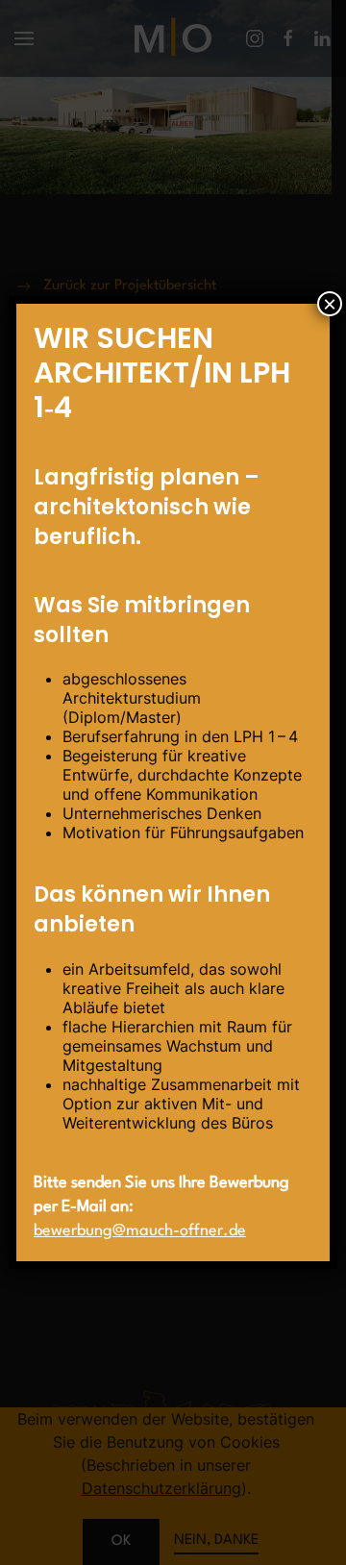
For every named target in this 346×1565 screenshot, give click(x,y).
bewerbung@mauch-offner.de (140, 1231)
